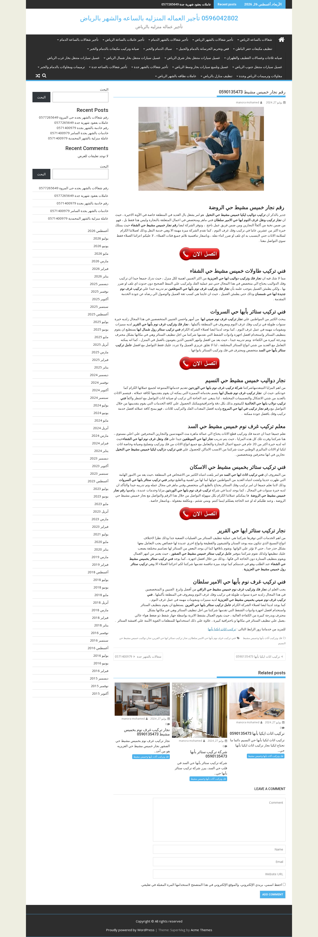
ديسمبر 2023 (99, 458)
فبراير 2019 (100, 564)
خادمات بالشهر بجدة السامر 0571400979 (79, 133)
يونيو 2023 (100, 496)
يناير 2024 (101, 450)
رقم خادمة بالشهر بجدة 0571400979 (187, 4)
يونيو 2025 (100, 329)
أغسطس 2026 (98, 230)
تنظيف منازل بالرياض (217, 76)
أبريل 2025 (100, 344)
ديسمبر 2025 (99, 284)
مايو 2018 (101, 595)
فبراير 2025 (100, 359)
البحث (104, 89)
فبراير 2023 (100, 526)
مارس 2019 (100, 557)
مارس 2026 (100, 261)
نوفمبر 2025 (99, 291)
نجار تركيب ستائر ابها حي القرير (170, 638)
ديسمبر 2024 (99, 375)
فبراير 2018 (100, 617)
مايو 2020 (101, 541)
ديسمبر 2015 (99, 678)
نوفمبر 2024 (99, 382)
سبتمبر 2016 (99, 640)
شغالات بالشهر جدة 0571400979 (138, 656)
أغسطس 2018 (98, 572)
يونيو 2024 (100, 413)
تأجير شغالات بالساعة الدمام (79, 40)
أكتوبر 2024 (100, 390)
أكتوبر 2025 (100, 299)
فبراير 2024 (100, 443)
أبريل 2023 (100, 511)
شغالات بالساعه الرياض (256, 40)
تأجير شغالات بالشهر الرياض (214, 40)
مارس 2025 (100, 352)
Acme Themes (201, 930)
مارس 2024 (100, 435)
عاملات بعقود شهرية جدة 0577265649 (81, 122)
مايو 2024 (101, 420)
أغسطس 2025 (98, 314)
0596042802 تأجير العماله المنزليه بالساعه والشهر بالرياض (159, 18)
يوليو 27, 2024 (273, 722)
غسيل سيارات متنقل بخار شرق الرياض (193, 58)
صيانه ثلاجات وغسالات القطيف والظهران (254, 58)
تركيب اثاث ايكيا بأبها (222, 629)
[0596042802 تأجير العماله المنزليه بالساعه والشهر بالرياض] (281, 38)
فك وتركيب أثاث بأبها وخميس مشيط (262, 638)
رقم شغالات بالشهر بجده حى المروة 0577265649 (73, 117)
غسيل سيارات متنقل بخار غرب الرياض (73, 58)
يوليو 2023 (100, 488)
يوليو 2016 (100, 655)
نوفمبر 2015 (99, 686)
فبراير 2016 (100, 670)
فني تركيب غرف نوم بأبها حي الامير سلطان (212, 638)
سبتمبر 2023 (99, 473)
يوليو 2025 (100, 321)
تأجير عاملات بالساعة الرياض (124, 40)
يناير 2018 (101, 625)
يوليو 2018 (100, 579)
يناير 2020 (101, 549)
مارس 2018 (100, 610)
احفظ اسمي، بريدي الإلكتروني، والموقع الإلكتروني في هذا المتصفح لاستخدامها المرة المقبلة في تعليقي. (211, 884)
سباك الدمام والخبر (159, 49)
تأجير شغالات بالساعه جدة (109, 67)
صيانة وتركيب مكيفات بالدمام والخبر (114, 49)
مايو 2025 (101, 337)
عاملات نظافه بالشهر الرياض (177, 76)
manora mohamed (247, 102)
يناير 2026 (101, 276)
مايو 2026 (101, 253)
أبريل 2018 (100, 602)
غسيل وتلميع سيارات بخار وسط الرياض (201, 67)
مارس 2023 (100, 519)
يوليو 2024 (100, 405)
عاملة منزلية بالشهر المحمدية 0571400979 (78, 138)
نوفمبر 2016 (99, 633)
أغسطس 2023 (98, 481)
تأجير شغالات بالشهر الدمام (169, 40)
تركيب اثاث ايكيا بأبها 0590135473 (258, 656)
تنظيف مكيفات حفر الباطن (254, 49)
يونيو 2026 (100, 246)
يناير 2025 (101, 367)
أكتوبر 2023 (100, 466)
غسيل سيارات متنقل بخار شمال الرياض (133, 58)
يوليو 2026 (100, 238)
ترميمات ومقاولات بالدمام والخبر (62, 67)
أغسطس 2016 (98, 648)
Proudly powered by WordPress (130, 930)
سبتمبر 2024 (99, 397)
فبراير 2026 (100, 268)
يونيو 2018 (100, 587)
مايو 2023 (101, 504)
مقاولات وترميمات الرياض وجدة (260, 76)
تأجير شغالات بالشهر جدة (151, 67)
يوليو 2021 (100, 534)
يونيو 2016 (100, 663)
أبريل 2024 (100, 428)
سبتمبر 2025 (99, 306)
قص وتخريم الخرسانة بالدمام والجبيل (204, 49)
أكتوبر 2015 (100, 693)
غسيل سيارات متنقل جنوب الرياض (258, 67)
